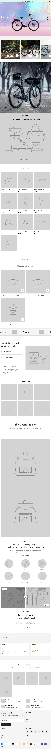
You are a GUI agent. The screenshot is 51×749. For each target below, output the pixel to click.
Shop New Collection (24, 159)
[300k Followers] (31, 731)
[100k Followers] (35, 731)
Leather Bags (25, 582)
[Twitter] (39, 731)
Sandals (42, 582)
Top (8, 569)
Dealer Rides (29, 717)
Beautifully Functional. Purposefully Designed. (13, 295)
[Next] (40, 1)
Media (27, 719)
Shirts (25, 569)
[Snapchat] (42, 731)
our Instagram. (31, 669)
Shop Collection (25, 555)
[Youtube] (46, 731)
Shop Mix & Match (25, 627)
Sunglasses (42, 569)
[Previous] (10, 1)
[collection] (8, 563)
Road (23, 55)
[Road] (30, 49)
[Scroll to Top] (48, 742)
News (27, 721)
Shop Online (29, 715)
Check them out (6, 22)
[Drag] (25, 597)
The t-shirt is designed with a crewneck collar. (13, 324)
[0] (48, 3)
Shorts (9, 582)
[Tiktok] (27, 735)
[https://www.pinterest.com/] (27, 731)
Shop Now (25, 434)
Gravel (4, 55)
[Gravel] (10, 49)
